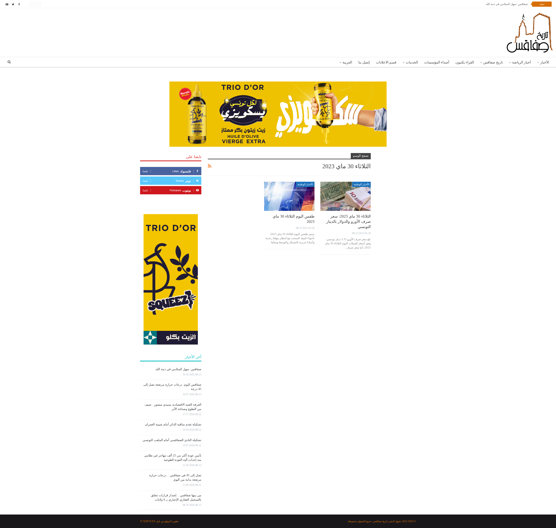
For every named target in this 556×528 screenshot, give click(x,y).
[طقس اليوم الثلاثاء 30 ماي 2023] (289, 196)
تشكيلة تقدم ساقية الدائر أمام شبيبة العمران (173, 424)
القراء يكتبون (464, 62)
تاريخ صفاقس (493, 62)
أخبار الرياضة (521, 62)
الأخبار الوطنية (361, 184)
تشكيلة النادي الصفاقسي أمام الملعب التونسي (172, 440)
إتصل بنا (364, 62)
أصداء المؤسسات (436, 62)
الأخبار (544, 62)
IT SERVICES (147, 521)
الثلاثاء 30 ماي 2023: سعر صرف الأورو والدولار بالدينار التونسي (348, 221)
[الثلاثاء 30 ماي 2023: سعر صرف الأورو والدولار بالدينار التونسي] (345, 196)
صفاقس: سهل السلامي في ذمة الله (507, 4)
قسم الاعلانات (386, 62)
